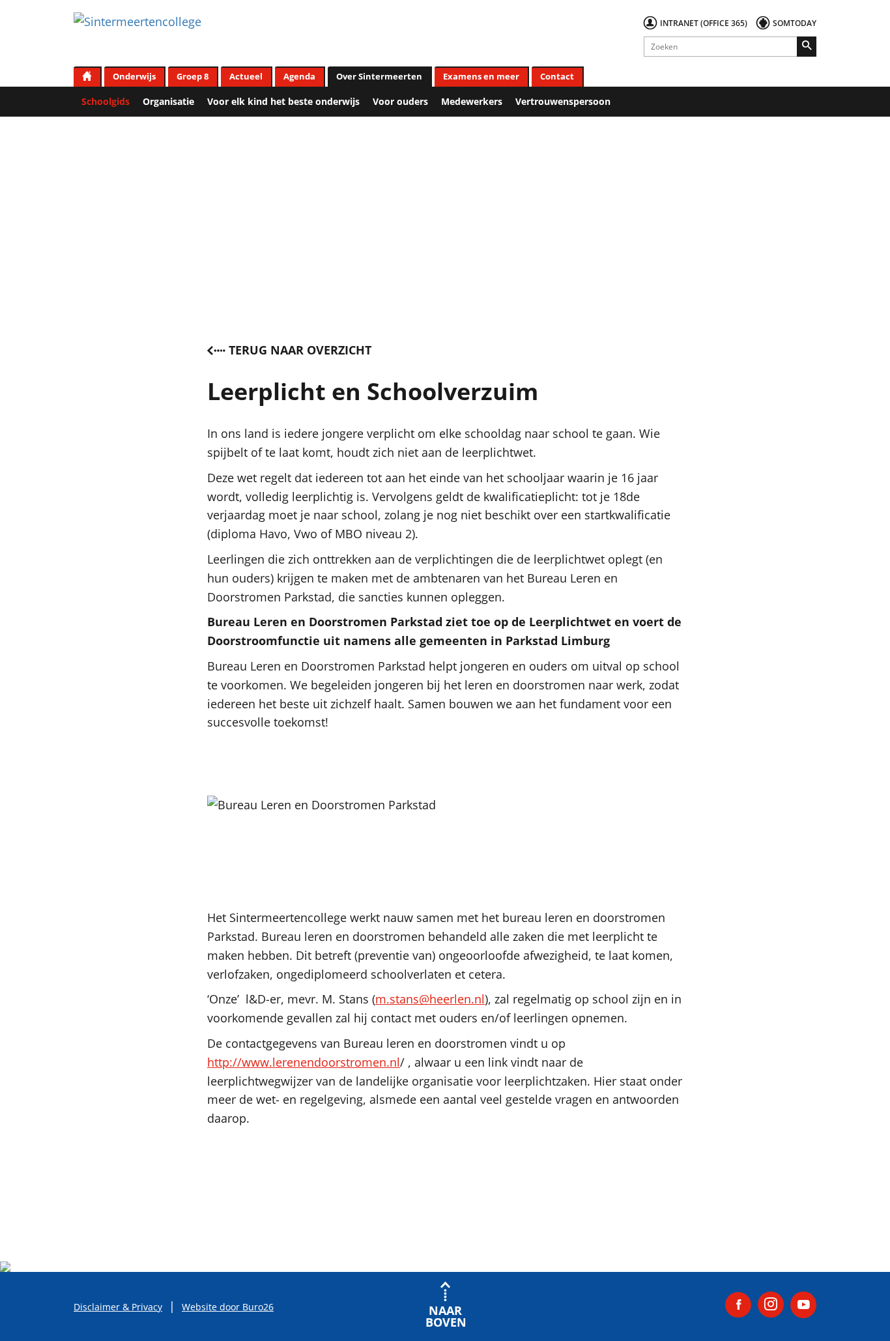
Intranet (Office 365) (703, 23)
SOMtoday (794, 23)
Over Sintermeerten (379, 76)
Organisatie (168, 101)
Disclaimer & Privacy (118, 1307)
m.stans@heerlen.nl (430, 999)
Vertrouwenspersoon (562, 101)
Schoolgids (105, 101)
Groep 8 (192, 76)
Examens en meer (481, 76)
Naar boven (445, 1315)
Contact (557, 76)
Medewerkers (471, 101)
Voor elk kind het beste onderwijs (283, 101)
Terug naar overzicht (300, 350)
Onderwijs (134, 76)
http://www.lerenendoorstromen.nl (303, 1062)
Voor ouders (400, 101)
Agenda (299, 76)
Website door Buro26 (228, 1307)
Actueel (246, 76)
